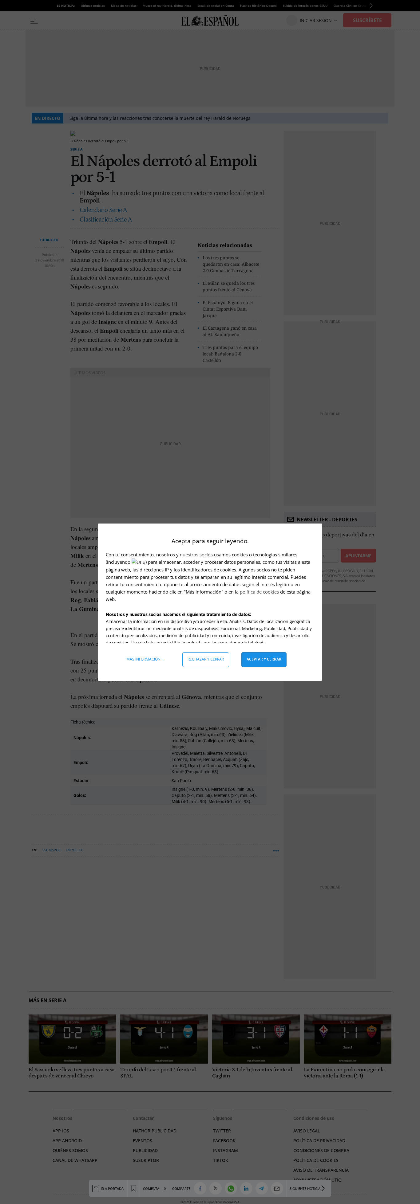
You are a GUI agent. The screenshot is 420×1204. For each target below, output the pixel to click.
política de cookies (260, 592)
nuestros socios (196, 554)
